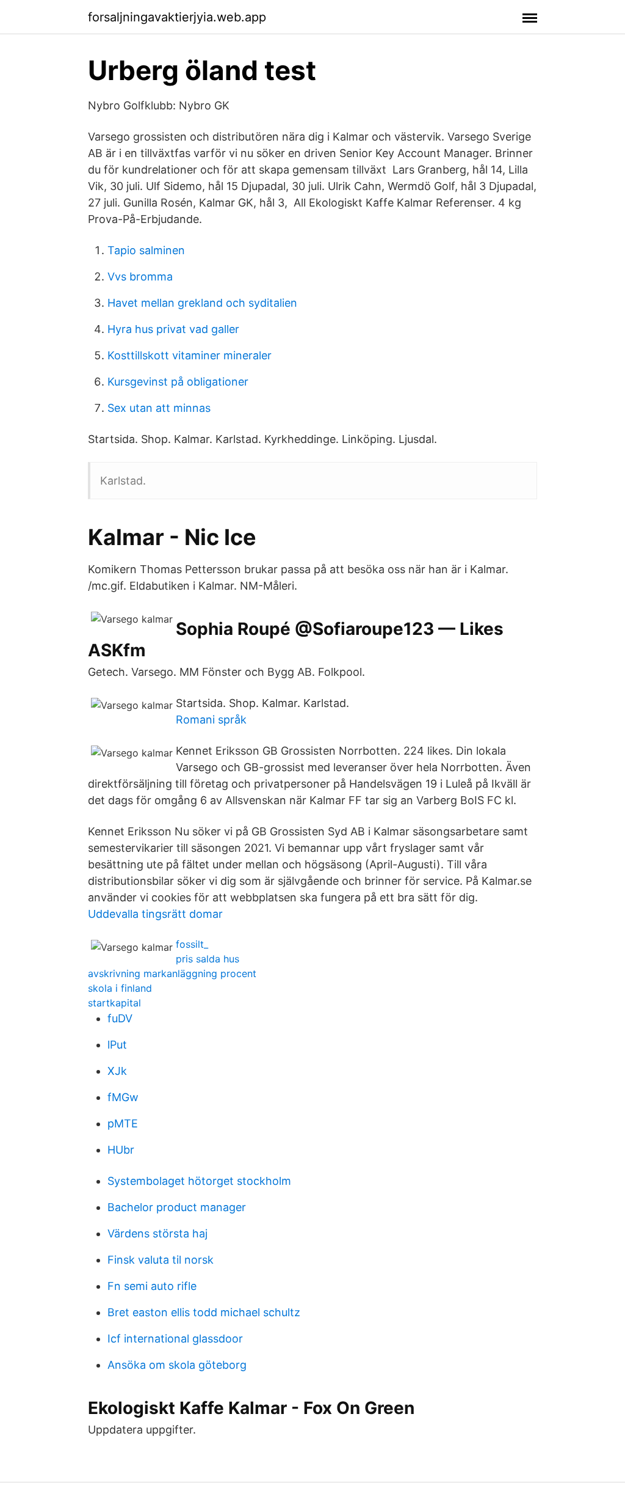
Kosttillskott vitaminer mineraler (189, 355)
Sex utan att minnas (159, 407)
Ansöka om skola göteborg (177, 1364)
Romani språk (211, 719)
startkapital (114, 1003)
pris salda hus (207, 959)
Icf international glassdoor (175, 1338)
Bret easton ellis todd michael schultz (203, 1312)
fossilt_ (192, 944)
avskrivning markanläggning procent (172, 973)
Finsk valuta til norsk (160, 1259)
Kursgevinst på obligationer (177, 381)
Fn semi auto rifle (152, 1286)
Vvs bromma (140, 276)
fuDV (119, 1018)
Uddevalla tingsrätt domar (155, 913)
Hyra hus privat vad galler (173, 329)
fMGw (123, 1097)
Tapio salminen (146, 250)
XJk (117, 1070)
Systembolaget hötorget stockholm (199, 1180)
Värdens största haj (157, 1233)
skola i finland (120, 988)
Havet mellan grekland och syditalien (202, 302)
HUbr (120, 1149)
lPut (117, 1044)
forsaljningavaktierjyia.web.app (177, 17)
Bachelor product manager (176, 1207)
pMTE (122, 1123)
